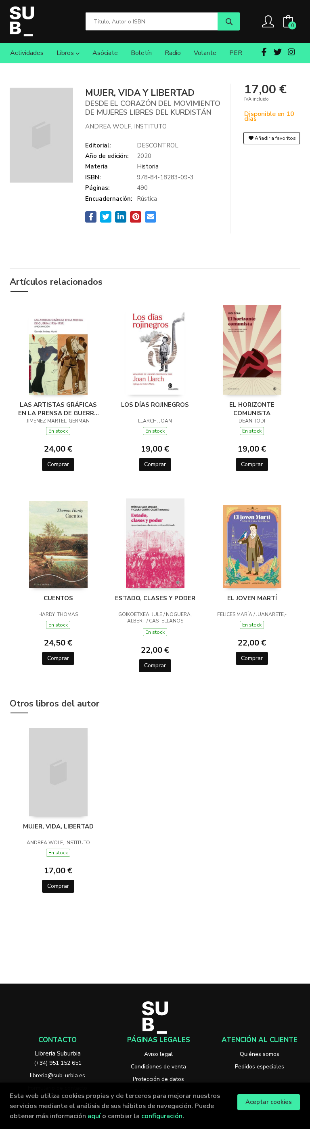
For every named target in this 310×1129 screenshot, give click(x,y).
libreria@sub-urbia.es (57, 1075)
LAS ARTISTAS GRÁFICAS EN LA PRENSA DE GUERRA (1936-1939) (58, 409)
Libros (66, 52)
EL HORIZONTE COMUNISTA (251, 409)
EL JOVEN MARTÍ (252, 598)
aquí (94, 1116)
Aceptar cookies (268, 1102)
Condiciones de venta (158, 1066)
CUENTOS (58, 598)
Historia (148, 166)
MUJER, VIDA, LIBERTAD (58, 826)
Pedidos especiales (259, 1066)
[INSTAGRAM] (291, 52)
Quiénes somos (259, 1054)
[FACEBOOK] (264, 52)
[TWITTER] (278, 52)
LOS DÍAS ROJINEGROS (155, 405)
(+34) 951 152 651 (58, 1063)
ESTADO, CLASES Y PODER (155, 598)
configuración (161, 1116)
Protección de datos (158, 1079)
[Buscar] (229, 22)
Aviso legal (158, 1054)
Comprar (58, 464)
